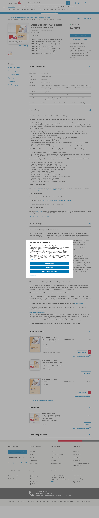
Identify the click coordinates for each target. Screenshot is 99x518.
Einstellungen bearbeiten (49, 271)
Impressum (33, 275)
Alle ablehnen (49, 267)
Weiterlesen (33, 259)
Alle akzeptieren (49, 263)
